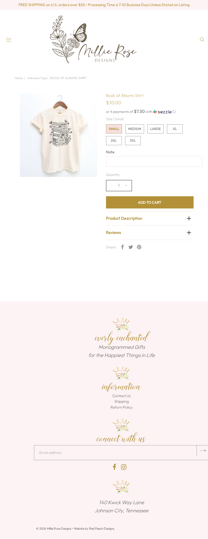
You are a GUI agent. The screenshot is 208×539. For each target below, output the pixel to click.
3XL (133, 140)
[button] (150, 111)
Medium (134, 129)
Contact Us (121, 395)
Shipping (121, 401)
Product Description (124, 218)
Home (19, 78)
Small (114, 129)
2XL (114, 140)
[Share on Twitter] (131, 247)
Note (110, 151)
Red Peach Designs (101, 528)
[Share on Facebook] (122, 247)
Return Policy (122, 407)
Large (155, 129)
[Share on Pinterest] (139, 247)
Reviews (113, 232)
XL (175, 129)
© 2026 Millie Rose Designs (53, 528)
